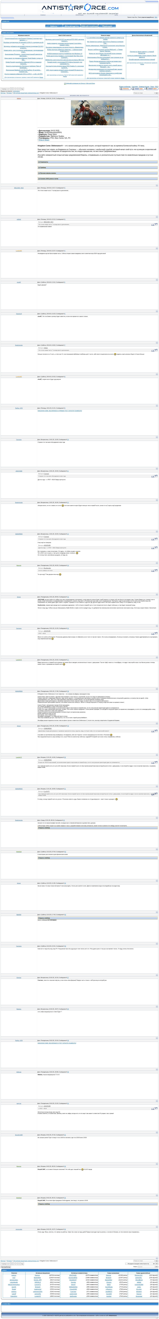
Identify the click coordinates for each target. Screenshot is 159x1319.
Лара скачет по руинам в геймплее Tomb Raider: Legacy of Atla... (23, 59)
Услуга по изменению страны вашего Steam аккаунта (141, 56)
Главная (42, 15)
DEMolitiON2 (73, 1287)
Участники (135, 86)
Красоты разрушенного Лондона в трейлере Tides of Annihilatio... (23, 67)
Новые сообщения (125, 86)
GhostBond (139, 1280)
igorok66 (109, 1294)
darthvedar (73, 1296)
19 (68, 726)
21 (65, 788)
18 (68, 691)
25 (65, 914)
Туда (22, 89)
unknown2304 (37, 1291)
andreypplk (73, 1294)
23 (65, 851)
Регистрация (79, 15)
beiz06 (14, 1287)
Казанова (139, 1296)
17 (68, 659)
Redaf (14, 1289)
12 (68, 502)
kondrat (109, 1296)
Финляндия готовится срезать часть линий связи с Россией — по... (105, 66)
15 (68, 597)
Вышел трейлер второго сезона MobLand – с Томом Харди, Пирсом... (105, 50)
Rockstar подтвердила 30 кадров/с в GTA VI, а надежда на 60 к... (23, 43)
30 (68, 1072)
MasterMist (37, 1277)
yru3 (13, 1277)
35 (65, 1229)
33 (65, 1166)
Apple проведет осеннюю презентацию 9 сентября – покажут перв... (64, 44)
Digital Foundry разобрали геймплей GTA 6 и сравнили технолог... (23, 63)
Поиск (152, 86)
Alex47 (73, 1284)
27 (68, 977)
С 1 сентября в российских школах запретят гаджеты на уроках (105, 38)
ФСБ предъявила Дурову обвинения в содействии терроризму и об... (105, 74)
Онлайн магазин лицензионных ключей (142, 59)
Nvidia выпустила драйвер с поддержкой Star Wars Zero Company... (64, 56)
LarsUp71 (38, 1284)
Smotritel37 (73, 1280)
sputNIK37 (109, 1291)
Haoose (37, 1275)
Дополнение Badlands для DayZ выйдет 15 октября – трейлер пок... (23, 71)
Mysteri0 (37, 1287)
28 (68, 1009)
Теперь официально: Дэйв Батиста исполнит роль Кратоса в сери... (105, 46)
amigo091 (38, 1294)
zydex (139, 1287)
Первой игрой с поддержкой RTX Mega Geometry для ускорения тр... (64, 63)
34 (65, 1197)
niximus (13, 1291)
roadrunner (37, 1289)
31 (68, 1103)
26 (65, 946)
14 (68, 565)
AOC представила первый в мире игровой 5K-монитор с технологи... (64, 71)
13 (68, 534)
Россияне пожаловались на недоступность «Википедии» (64, 47)
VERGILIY (38, 1282)
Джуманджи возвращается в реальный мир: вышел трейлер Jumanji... (105, 70)
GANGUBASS (16, 91)
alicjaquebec (14, 1280)
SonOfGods (109, 1287)
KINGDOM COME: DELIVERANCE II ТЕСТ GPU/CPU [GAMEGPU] (57, 1043)
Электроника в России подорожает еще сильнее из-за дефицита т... (105, 58)
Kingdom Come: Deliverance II (48, 93)
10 (68, 439)
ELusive (139, 1289)
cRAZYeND (72, 1275)
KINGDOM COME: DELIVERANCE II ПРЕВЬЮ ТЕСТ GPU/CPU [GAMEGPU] (60, 410)
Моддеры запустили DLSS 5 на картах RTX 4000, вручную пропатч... (65, 40)
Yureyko (73, 1282)
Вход (116, 15)
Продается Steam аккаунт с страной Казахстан (142, 52)
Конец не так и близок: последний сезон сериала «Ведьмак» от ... (105, 54)
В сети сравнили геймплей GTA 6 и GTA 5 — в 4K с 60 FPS (23, 74)
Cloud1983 (73, 1289)
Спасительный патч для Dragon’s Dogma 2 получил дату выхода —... (23, 39)
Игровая (9, 93)
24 (65, 883)
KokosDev (14, 1296)
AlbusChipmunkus (14, 1284)
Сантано (73, 1291)
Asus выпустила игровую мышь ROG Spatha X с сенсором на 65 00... (65, 67)
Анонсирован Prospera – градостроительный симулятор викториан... (23, 55)
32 (65, 1135)
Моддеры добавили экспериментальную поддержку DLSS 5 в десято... (23, 47)
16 (68, 628)
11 (68, 471)
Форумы (3, 93)
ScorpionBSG (73, 1277)
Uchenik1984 (139, 1284)
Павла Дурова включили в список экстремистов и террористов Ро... (105, 62)
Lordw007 (38, 1296)
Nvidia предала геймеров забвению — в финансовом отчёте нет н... (64, 50)
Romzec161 (138, 1275)
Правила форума (144, 86)
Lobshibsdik (14, 1282)
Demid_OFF (38, 1280)
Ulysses (108, 1282)
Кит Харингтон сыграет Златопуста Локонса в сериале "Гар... (105, 42)
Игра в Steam (44, 140)
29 (68, 1040)
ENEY (109, 1284)
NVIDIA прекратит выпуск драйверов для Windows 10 (64, 53)
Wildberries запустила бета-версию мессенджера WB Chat (64, 60)
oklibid (139, 1282)
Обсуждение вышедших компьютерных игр (26, 93)
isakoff (14, 1294)
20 (65, 757)
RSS (156, 17)
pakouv (14, 1275)
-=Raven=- (109, 1289)
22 (64, 820)
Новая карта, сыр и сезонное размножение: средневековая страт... (23, 51)
